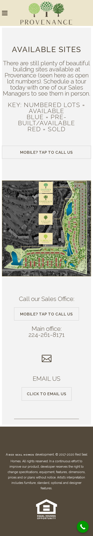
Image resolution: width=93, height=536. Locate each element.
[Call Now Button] (83, 527)
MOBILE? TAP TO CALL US (46, 152)
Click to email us (46, 394)
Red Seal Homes (21, 455)
